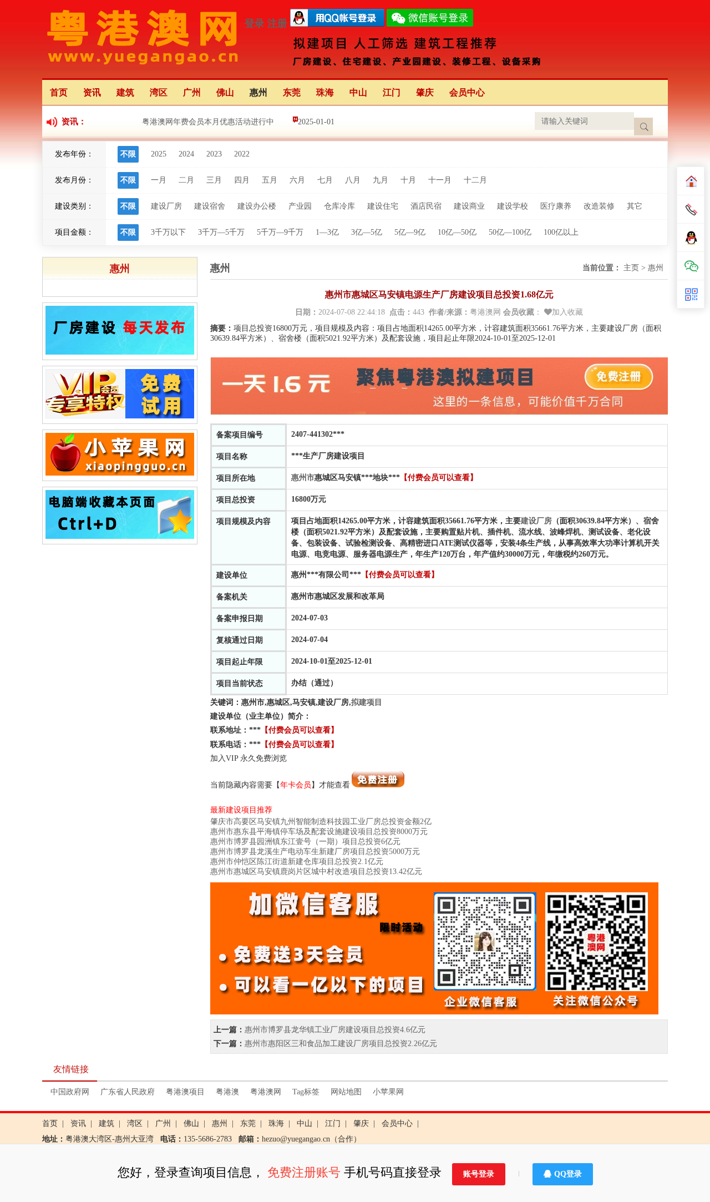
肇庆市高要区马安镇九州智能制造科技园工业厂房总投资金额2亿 (321, 821)
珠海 (325, 92)
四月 (242, 180)
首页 (59, 92)
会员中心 (467, 92)
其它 (634, 206)
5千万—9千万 (280, 232)
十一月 (440, 180)
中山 (358, 92)
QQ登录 (568, 1174)
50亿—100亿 (510, 232)
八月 (353, 180)
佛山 (225, 92)
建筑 (125, 92)
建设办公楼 (256, 206)
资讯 (92, 92)
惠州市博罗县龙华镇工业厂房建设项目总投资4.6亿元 (335, 1030)
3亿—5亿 (366, 232)
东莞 (292, 92)
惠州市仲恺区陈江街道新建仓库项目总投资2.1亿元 (296, 861)
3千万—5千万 (221, 232)
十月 (408, 180)
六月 (297, 180)
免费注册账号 (304, 1172)
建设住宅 (382, 206)
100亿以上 (561, 232)
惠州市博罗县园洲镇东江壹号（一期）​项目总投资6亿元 (305, 841)
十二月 (475, 180)
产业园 (300, 206)
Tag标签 (306, 1092)
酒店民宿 (426, 206)
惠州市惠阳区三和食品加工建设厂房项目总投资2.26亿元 (341, 1043)
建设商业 (469, 206)
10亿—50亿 (457, 232)
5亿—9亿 (409, 232)
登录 (255, 23)
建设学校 (512, 206)
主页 (631, 268)
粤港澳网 (265, 1092)
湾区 (159, 92)
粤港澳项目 (185, 1092)
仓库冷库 (339, 206)
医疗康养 (555, 206)
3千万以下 (168, 232)
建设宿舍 (209, 206)
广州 (192, 92)
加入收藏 (567, 312)
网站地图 (346, 1092)
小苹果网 (388, 1092)
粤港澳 (227, 1092)
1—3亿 (327, 232)
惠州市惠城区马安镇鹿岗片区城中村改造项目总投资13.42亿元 (316, 871)
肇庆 (425, 92)
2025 (158, 154)
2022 (242, 154)
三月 (214, 180)
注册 (277, 23)
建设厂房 (166, 206)
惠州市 (303, 477)
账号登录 (478, 1174)
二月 (186, 180)
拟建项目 (366, 702)
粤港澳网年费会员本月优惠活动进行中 (208, 122)
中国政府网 (69, 1092)
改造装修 (599, 206)
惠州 (258, 92)
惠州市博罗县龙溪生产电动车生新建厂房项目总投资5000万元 (315, 851)
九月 (380, 180)
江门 (391, 92)
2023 (214, 154)
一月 (158, 180)
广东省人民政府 (127, 1092)
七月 (325, 180)
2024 (186, 154)
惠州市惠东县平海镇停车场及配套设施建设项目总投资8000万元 (319, 831)
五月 (269, 180)
